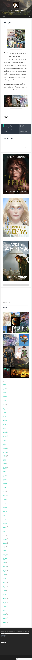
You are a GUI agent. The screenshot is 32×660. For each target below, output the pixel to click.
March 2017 (4, 520)
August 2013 (4, 574)
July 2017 (4, 515)
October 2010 (5, 618)
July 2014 (4, 563)
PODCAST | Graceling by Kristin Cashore (24, 129)
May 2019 (4, 488)
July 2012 (4, 591)
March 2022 (4, 447)
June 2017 (4, 516)
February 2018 (5, 506)
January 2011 (4, 615)
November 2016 (5, 526)
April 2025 (4, 403)
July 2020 (4, 472)
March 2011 (4, 613)
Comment (25, 147)
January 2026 (5, 392)
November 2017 (5, 510)
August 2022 (4, 440)
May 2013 (4, 578)
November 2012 (5, 586)
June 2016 (4, 532)
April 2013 (4, 579)
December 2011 (5, 601)
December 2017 (5, 508)
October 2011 (4, 603)
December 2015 (5, 540)
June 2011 (4, 609)
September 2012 (5, 589)
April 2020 (4, 475)
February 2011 (5, 614)
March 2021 (4, 463)
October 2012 (5, 587)
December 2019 (5, 480)
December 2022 (5, 435)
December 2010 (5, 617)
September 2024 (5, 411)
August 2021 (4, 456)
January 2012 (5, 599)
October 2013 (5, 571)
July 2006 (4, 625)
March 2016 (4, 536)
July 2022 (4, 441)
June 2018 (4, 502)
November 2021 (5, 452)
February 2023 (5, 432)
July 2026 (4, 384)
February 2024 (5, 420)
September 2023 (5, 427)
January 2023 (5, 433)
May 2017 (4, 518)
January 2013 (4, 583)
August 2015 (4, 546)
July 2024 (4, 413)
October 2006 (5, 622)
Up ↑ (16, 657)
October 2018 (5, 498)
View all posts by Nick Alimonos (11, 131)
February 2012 (5, 598)
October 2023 (5, 425)
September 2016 (5, 528)
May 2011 (4, 610)
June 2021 (4, 459)
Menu (4, 16)
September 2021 (5, 455)
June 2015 (4, 548)
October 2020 (5, 468)
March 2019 (4, 491)
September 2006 (5, 623)
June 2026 (4, 385)
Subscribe (4, 307)
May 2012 (4, 594)
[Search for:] (16, 285)
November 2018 (5, 496)
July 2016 (4, 531)
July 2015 (4, 547)
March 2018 (4, 504)
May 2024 (4, 416)
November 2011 (5, 602)
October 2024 (5, 409)
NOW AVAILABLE (16, 194)
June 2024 (4, 415)
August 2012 (4, 590)
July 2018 (4, 500)
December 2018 (5, 495)
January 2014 (5, 567)
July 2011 (4, 607)
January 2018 (5, 507)
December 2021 (5, 451)
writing (22, 126)
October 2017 (5, 511)
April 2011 (4, 611)
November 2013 (5, 570)
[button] (7, 319)
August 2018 (4, 499)
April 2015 (4, 551)
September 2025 (5, 397)
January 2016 (5, 539)
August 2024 (4, 412)
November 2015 (5, 542)
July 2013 (4, 575)
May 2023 (4, 428)
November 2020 (5, 467)
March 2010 (4, 621)
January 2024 (5, 421)
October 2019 (5, 483)
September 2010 (5, 619)
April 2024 (4, 417)
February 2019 (5, 492)
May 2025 (4, 401)
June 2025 (4, 400)
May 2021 (4, 460)
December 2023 (5, 423)
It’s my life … (8, 23)
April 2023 (4, 429)
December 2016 (5, 524)
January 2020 (5, 479)
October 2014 (5, 559)
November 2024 (5, 408)
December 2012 (5, 585)
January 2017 (4, 523)
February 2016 (5, 538)
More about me (6, 110)
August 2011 (4, 606)
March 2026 (4, 389)
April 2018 (4, 503)
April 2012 (4, 595)
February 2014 (5, 566)
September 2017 (5, 512)
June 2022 (4, 443)
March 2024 (4, 419)
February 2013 (5, 582)
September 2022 (5, 439)
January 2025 (5, 407)
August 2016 (4, 530)
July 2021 (4, 457)
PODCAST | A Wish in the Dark (24, 132)
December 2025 (5, 393)
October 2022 (5, 437)
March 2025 (4, 404)
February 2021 (5, 464)
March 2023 (4, 431)
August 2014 (4, 562)
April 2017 (4, 519)
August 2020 (4, 471)
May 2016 (4, 534)
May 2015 (4, 550)
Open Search (29, 16)
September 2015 (5, 544)
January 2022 (5, 449)
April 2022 (4, 445)
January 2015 (4, 555)
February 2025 (5, 405)
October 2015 (5, 543)
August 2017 (4, 514)
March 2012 (4, 597)
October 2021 (5, 453)
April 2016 (4, 535)
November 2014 (5, 558)
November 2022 (5, 436)
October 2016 (5, 527)
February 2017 (5, 522)
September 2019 (5, 484)
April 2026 (4, 388)
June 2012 (4, 593)
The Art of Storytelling (16, 10)
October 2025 (5, 396)
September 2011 (5, 605)
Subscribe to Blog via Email (7, 302)
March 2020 (4, 476)
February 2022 (5, 448)
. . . (10, 110)
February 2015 (5, 554)
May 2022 (4, 444)
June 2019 (4, 487)
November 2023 (5, 424)
